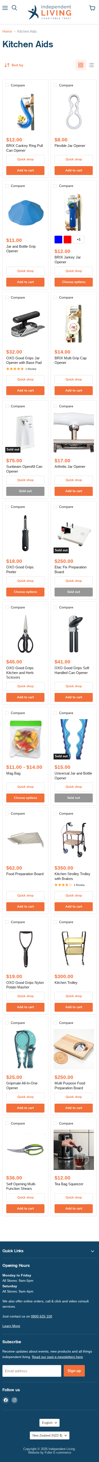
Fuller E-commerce (58, 1452)
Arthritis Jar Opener (70, 466)
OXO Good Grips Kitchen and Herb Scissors (20, 672)
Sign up (74, 1370)
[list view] (91, 65)
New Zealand (47, 1435)
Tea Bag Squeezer (69, 1184)
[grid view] (80, 65)
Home (7, 31)
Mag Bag (13, 773)
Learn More (11, 1326)
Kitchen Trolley (66, 983)
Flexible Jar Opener (70, 146)
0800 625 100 (41, 1316)
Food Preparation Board (24, 874)
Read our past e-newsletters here (57, 1357)
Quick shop (25, 159)
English (47, 1423)
